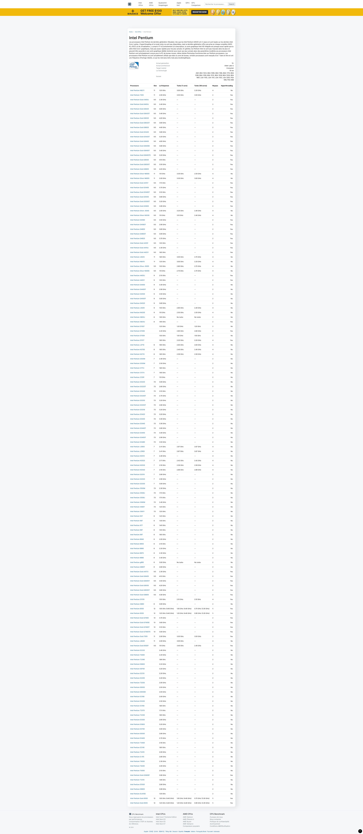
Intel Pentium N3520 (137, 460)
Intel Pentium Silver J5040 (139, 211)
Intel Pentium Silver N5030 (139, 215)
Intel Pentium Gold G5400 (139, 187)
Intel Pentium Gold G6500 (139, 160)
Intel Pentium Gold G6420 (139, 109)
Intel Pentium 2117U (137, 368)
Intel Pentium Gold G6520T (140, 123)
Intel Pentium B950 (137, 544)
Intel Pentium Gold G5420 (139, 132)
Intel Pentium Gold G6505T (140, 590)
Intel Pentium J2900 (137, 451)
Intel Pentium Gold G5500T (140, 201)
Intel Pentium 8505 (137, 613)
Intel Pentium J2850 (137, 447)
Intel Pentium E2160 (137, 706)
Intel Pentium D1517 (137, 340)
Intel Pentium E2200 (137, 678)
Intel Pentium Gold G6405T (140, 581)
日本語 (151, 831)
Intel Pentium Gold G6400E (140, 146)
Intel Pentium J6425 (137, 257)
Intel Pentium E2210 (137, 673)
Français (187, 831)
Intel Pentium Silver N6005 (139, 178)
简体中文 (161, 831)
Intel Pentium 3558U (137, 497)
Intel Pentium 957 (136, 516)
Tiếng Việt (168, 831)
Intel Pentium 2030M (137, 363)
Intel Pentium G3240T (138, 396)
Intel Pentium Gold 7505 (139, 636)
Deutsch (175, 831)
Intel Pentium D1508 (137, 331)
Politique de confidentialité (219, 821)
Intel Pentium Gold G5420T (140, 137)
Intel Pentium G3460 (137, 442)
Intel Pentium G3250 (137, 400)
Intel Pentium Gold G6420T (140, 113)
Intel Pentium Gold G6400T (140, 150)
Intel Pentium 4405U (137, 275)
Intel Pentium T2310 (137, 780)
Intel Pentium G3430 (137, 419)
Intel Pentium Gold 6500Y (139, 646)
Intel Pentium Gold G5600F (140, 775)
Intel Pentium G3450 (137, 433)
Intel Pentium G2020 (137, 479)
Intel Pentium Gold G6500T (140, 164)
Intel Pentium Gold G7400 (139, 618)
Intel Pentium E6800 (137, 664)
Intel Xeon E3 (160, 819)
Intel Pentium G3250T (138, 405)
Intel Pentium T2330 (137, 715)
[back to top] (360, 831)
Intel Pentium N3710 (137, 354)
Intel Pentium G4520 (137, 303)
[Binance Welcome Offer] (133, 12)
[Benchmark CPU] (129, 4)
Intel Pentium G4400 (137, 285)
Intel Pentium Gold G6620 (139, 127)
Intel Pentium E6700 (137, 669)
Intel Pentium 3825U (137, 322)
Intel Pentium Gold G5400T (140, 192)
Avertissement (215, 824)
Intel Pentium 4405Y (137, 280)
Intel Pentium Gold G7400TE (140, 632)
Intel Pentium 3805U (137, 317)
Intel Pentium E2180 (137, 696)
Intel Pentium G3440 (137, 423)
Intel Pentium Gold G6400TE (140, 155)
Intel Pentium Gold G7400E (140, 622)
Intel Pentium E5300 (137, 720)
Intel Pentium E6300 (137, 733)
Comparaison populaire (191, 826)
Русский (210, 831)
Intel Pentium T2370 (137, 710)
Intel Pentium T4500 (137, 761)
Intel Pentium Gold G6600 (139, 169)
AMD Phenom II (188, 819)
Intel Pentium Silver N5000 (139, 271)
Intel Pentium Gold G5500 (139, 197)
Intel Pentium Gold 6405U (139, 104)
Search (231, 4)
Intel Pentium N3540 (137, 470)
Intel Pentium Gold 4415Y (139, 183)
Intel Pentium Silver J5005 (139, 266)
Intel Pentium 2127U (137, 373)
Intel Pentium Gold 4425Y (139, 252)
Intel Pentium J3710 (137, 345)
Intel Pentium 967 (136, 521)
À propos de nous (216, 817)
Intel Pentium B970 (137, 553)
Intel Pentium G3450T (138, 437)
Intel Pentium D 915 (137, 757)
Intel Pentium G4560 (137, 220)
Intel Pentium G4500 (137, 294)
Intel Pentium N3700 (137, 349)
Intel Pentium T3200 (137, 683)
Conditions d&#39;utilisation (220, 826)
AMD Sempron (188, 824)
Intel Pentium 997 (136, 535)
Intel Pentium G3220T (138, 386)
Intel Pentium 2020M (137, 359)
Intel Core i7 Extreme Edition (166, 817)
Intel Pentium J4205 (137, 308)
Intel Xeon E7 (160, 824)
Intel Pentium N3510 (137, 456)
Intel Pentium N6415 (137, 262)
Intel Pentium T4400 (137, 655)
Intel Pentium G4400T (138, 289)
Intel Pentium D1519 (137, 599)
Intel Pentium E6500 (137, 687)
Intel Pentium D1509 (137, 336)
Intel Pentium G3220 (137, 382)
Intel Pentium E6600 (137, 789)
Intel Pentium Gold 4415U (139, 248)
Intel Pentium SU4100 (138, 794)
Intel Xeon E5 (160, 821)
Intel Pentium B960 (137, 548)
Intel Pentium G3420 (137, 414)
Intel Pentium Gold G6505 (139, 585)
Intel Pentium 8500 (137, 609)
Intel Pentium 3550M (137, 488)
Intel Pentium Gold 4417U (139, 572)
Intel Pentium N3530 (137, 465)
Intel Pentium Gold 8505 (139, 803)
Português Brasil (201, 831)
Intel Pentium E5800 (137, 724)
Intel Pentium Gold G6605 (139, 595)
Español (181, 831)
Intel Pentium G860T (137, 567)
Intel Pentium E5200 (137, 701)
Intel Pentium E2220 (137, 650)
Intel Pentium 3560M (137, 502)
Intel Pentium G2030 (137, 484)
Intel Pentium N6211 (137, 90)
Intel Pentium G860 (137, 604)
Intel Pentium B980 (137, 558)
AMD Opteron (188, 817)
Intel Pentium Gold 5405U (139, 100)
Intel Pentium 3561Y (137, 511)
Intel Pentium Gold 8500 (139, 798)
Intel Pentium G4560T (138, 224)
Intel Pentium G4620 (137, 238)
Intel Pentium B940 (137, 539)
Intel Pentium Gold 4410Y (139, 243)
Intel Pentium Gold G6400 (139, 141)
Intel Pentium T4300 (137, 770)
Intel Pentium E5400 (137, 738)
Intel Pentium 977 (136, 525)
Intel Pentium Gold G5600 (139, 206)
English (146, 831)
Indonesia (217, 831)
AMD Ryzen (187, 821)
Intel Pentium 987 (136, 530)
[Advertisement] (181, 22)
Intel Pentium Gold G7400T (140, 627)
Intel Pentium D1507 (137, 326)
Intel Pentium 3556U (137, 493)
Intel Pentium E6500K (138, 692)
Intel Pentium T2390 (137, 659)
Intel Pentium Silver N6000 (139, 174)
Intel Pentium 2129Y (137, 377)
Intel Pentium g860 (137, 562)
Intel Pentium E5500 (137, 784)
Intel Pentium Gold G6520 (139, 118)
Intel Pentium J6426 (137, 641)
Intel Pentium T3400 (137, 743)
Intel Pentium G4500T (138, 299)
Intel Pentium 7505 (137, 95)
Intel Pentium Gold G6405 (139, 576)
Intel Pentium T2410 (137, 752)
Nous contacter (215, 819)
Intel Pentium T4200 (137, 766)
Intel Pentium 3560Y (137, 507)
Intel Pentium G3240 (137, 391)
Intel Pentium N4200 (137, 312)
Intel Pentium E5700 (137, 729)
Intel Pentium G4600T (138, 234)
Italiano (193, 831)
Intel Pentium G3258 (137, 410)
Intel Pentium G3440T (138, 428)
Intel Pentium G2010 (137, 474)
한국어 (156, 831)
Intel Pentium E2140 (137, 747)
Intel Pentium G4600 (137, 229)
